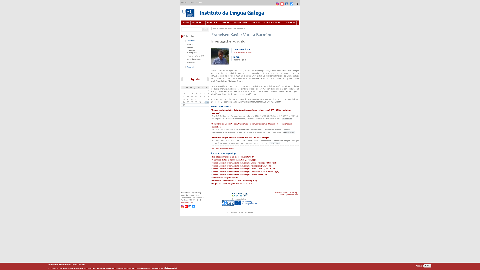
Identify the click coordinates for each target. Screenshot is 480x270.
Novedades (191, 62)
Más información (170, 268)
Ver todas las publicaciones (222, 148)
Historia (190, 44)
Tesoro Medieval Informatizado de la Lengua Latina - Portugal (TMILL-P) (244, 163)
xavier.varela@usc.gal (242, 52)
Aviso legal (294, 193)
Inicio (186, 23)
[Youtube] (282, 2)
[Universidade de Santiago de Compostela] (188, 13)
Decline (427, 266)
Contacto (290, 23)
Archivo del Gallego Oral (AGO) (225, 177)
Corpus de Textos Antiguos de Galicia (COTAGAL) (232, 183)
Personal (225, 23)
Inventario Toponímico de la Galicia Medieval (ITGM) (234, 181)
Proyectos (212, 23)
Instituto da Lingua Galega (232, 12)
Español (199, 3)
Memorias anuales (194, 59)
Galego (191, 3)
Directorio (191, 67)
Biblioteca (190, 47)
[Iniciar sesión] (297, 2)
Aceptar (419, 266)
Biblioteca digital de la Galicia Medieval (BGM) (233, 157)
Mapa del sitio (292, 195)
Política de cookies (281, 193)
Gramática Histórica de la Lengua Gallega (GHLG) (234, 160)
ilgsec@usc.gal (187, 202)
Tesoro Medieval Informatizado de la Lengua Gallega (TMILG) (239, 175)
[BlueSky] (292, 2)
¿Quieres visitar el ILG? (195, 56)
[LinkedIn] (287, 2)
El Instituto (191, 41)
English (184, 3)
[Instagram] (277, 2)
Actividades (198, 23)
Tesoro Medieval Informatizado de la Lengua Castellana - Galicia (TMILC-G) (245, 171)
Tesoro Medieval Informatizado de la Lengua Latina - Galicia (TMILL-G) (243, 169)
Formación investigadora (192, 52)
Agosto (195, 79)
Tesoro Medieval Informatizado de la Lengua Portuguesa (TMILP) (241, 166)
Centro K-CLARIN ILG (273, 23)
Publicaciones (240, 23)
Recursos (255, 23)
